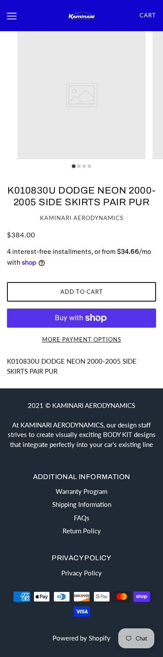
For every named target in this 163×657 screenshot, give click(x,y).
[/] (81, 15)
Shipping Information (81, 504)
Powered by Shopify (81, 638)
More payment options (81, 339)
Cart (148, 15)
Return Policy (82, 531)
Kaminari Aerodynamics (81, 217)
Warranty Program (81, 491)
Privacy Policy (81, 573)
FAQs (82, 518)
